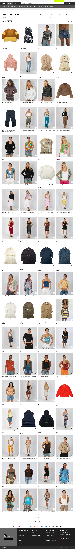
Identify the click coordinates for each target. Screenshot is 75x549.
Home (3, 11)
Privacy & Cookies (63, 547)
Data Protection (21, 542)
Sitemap (20, 540)
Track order (20, 533)
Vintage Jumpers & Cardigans (64, 14)
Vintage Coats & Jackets (52, 14)
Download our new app (59, 0)
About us (33, 532)
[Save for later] (17, 44)
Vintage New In (43, 14)
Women (7, 11)
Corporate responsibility (36, 535)
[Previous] (39, 15)
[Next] (72, 15)
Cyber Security (34, 538)
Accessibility (71, 547)
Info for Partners (48, 538)
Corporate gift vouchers (50, 535)
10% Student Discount (22, 538)
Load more (38, 521)
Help (19, 532)
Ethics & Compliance (22, 543)
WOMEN (9, 3)
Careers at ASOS (35, 533)
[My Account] (66, 3)
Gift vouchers (48, 533)
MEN (16, 3)
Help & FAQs (67, 0)
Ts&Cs (68, 547)
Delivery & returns (21, 535)
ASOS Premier (21, 537)
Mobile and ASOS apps (50, 532)
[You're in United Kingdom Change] (71, 1)
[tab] (3, 6)
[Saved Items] (69, 3)
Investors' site (34, 537)
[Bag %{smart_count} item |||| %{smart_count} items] (71, 3)
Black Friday (48, 537)
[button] (61, 538)
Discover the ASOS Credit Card (51, 540)
